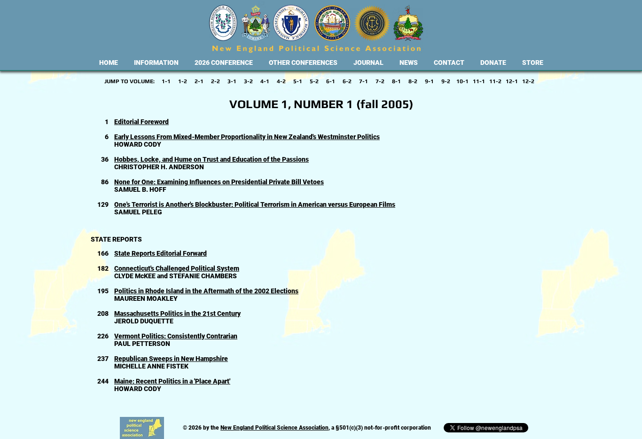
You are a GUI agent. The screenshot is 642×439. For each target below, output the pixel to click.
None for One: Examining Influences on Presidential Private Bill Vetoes (219, 182)
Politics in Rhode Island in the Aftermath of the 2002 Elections (206, 291)
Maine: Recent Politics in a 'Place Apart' (172, 381)
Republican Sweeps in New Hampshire (171, 358)
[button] (156, 63)
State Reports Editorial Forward (160, 253)
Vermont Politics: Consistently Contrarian (175, 336)
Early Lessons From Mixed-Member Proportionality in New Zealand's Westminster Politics (247, 137)
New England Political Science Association (274, 427)
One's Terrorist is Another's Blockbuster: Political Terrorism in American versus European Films (254, 204)
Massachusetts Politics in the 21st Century (177, 313)
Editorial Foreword (141, 121)
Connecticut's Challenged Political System (176, 268)
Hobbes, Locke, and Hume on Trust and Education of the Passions (211, 159)
